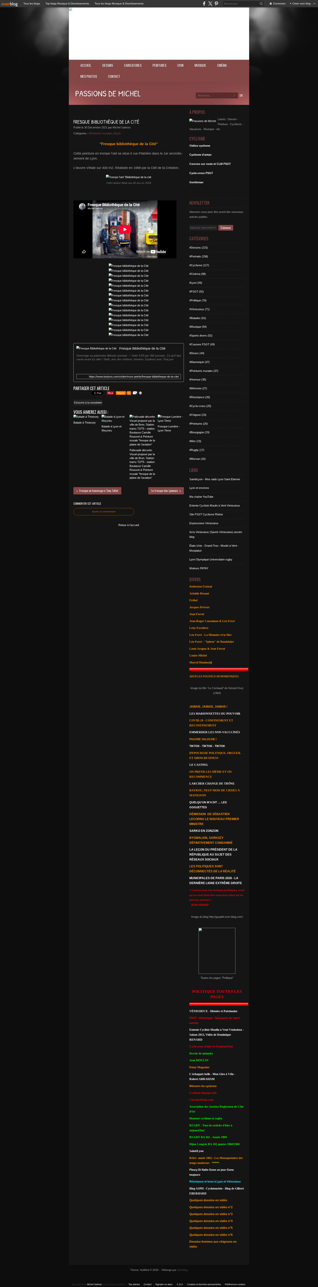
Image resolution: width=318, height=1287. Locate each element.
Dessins (107, 65)
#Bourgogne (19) (199, 432)
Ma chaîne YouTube (201, 496)
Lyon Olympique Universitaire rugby (210, 559)
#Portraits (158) (198, 256)
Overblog (182, 1270)
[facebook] (204, 3)
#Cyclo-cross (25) (200, 406)
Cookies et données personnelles (204, 1284)
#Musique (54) (198, 326)
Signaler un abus (164, 1284)
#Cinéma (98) (197, 273)
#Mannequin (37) (199, 362)
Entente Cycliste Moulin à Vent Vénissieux (214, 505)
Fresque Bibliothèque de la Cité (142, 348)
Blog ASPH (196, 1188)
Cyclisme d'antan (200, 154)
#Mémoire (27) (198, 388)
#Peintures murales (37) (203, 370)
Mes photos (88, 76)
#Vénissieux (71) (199, 309)
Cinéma (222, 65)
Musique (200, 65)
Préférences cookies (235, 1284)
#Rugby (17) (196, 450)
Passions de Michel (108, 93)
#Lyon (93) (195, 282)
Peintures (159, 65)
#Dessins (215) (198, 247)
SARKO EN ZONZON (203, 830)
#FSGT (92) (196, 291)
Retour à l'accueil (128, 525)
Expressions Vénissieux (203, 523)
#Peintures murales (100, 133)
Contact (114, 76)
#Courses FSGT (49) (202, 344)
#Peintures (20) (198, 423)
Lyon (180, 65)
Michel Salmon (94, 1284)
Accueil (85, 65)
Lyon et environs (199, 487)
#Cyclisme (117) (199, 265)
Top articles (134, 1284)
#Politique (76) (197, 300)
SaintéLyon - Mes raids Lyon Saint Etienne (214, 479)
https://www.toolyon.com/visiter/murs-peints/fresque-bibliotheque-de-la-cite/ (134, 376)
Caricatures (133, 65)
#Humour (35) (197, 379)
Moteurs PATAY (198, 568)
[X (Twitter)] (210, 3)
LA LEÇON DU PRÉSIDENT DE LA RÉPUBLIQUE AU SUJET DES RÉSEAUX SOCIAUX (213, 854)
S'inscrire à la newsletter (88, 402)
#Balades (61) (197, 318)
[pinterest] (216, 3)
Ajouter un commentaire (104, 511)
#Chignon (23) (197, 414)
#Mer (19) (195, 441)
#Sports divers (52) (200, 335)
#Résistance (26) (199, 397)
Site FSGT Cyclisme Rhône (206, 514)
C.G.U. (180, 1284)
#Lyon (117, 133)
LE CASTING (198, 764)
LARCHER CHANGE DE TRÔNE (212, 783)
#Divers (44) (196, 353)
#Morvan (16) (197, 458)
